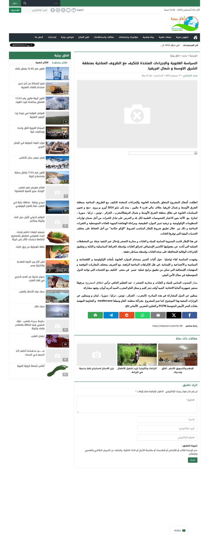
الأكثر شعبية (42, 62)
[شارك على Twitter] (174, 315)
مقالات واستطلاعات (104, 37)
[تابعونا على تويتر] (62, 10)
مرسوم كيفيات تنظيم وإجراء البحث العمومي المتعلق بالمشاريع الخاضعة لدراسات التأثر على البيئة (28, 236)
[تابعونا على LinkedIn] (73, 10)
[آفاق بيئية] (104, 23)
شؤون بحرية (182, 37)
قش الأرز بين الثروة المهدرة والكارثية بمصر (31, 264)
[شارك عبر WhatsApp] (142, 315)
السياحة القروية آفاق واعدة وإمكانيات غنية (31, 130)
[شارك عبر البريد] (158, 315)
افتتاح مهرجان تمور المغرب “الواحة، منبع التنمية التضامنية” (29, 189)
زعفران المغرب (38, 336)
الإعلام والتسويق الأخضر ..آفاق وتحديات (178, 370)
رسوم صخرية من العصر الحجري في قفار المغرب (30, 278)
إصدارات (52, 37)
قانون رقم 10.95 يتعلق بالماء (30, 69)
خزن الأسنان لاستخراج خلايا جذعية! (96, 368)
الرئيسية (195, 37)
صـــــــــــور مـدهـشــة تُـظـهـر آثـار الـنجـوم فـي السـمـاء (30, 353)
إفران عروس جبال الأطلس (32, 158)
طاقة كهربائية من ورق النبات (30, 247)
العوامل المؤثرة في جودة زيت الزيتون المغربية (30, 115)
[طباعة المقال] (95, 315)
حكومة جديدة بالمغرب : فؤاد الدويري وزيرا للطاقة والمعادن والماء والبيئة (30, 325)
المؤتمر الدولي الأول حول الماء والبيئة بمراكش (29, 219)
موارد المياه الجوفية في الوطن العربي (29, 145)
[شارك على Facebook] (189, 315)
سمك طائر (40, 306)
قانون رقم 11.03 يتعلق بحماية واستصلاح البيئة (30, 174)
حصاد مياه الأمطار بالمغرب (32, 291)
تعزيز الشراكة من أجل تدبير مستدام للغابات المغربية (31, 85)
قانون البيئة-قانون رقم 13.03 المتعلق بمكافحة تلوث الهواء (30, 100)
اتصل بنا (39, 37)
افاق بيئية (175, 56)
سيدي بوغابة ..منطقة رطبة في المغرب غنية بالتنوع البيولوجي (29, 204)
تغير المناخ (83, 37)
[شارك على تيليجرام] (111, 315)
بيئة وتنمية (148, 37)
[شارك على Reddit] (126, 315)
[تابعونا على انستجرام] (57, 10)
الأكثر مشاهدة (59, 63)
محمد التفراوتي (190, 76)
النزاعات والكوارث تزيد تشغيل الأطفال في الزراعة (137, 370)
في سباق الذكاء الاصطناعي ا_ (166, 45)
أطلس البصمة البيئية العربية (31, 366)
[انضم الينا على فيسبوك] (52, 10)
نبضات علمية (165, 37)
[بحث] (25, 3)
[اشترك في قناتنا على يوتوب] (68, 10)
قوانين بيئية (67, 37)
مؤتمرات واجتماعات (128, 37)
